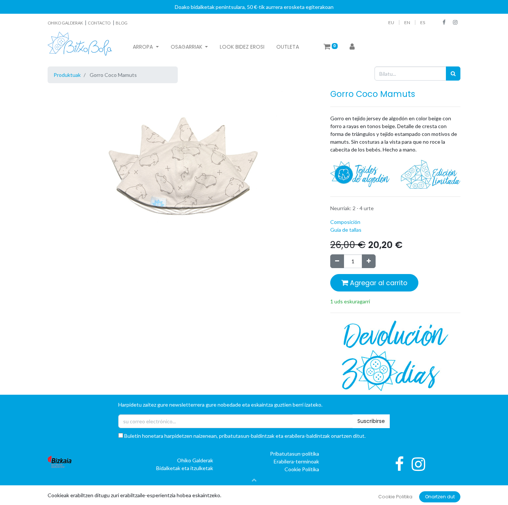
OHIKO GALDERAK (66, 22)
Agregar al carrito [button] (377, 282)
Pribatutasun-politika (294, 453)
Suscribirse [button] (371, 421)
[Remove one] (337, 261)
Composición (345, 222)
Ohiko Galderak (195, 460)
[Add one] (369, 261)
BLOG (122, 22)
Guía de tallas (345, 230)
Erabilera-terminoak (296, 461)
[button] (254, 480)
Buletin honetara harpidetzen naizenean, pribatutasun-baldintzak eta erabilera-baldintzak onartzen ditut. (244, 436)
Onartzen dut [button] (440, 496)
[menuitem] (242, 47)
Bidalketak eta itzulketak (184, 468)
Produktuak (67, 75)
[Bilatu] (453, 73)
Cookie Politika (301, 469)
